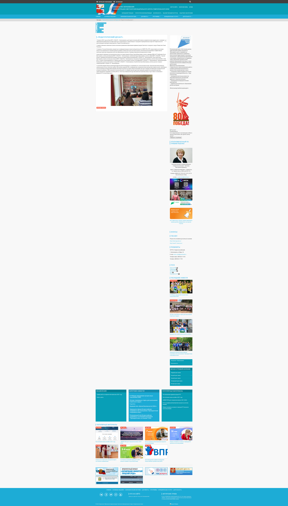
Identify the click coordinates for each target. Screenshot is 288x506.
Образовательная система (128, 16)
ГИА (98, 27)
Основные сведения (110, 16)
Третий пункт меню (176, 378)
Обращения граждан (127, 13)
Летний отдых (100, 32)
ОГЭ (171, 272)
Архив (191, 7)
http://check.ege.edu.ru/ (175, 241)
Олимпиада (173, 269)
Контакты (99, 30)
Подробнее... (133, 404)
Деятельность (187, 16)
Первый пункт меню (176, 372)
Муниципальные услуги (171, 16)
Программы (156, 16)
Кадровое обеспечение (186, 13)
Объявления (173, 270)
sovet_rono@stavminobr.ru (179, 254)
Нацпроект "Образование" (177, 360)
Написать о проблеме (175, 137)
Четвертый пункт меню (176, 381)
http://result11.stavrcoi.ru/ (176, 243)
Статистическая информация (143, 13)
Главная (98, 16)
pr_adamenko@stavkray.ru (182, 177)
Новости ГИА (173, 267)
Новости (103, 107)
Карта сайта (173, 7)
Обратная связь (183, 7)
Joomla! (163, 497)
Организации (100, 26)
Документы (144, 16)
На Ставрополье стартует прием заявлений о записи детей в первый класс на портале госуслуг (181, 222)
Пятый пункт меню (175, 383)
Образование (100, 29)
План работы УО (174, 274)
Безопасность (157, 13)
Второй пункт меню (176, 375)
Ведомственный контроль (170, 13)
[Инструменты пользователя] (165, 40)
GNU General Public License (173, 499)
